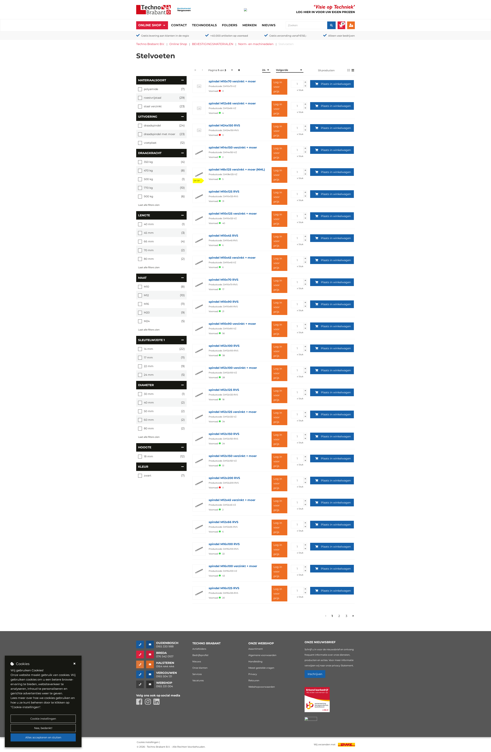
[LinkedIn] (157, 703)
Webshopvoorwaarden (261, 686)
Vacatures (198, 680)
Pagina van (217, 70)
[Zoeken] (331, 25)
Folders (229, 25)
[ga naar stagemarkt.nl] (317, 701)
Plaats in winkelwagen (336, 84)
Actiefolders (199, 648)
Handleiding (255, 661)
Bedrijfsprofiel (200, 655)
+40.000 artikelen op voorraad (229, 35)
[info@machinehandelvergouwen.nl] (151, 674)
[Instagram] (149, 703)
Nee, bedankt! (43, 728)
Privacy (252, 674)
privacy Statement (342, 665)
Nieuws (268, 25)
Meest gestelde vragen (261, 667)
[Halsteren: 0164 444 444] (141, 664)
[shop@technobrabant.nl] (151, 684)
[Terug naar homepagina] (153, 9)
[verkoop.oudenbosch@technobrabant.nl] (151, 644)
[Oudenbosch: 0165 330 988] (141, 644)
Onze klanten (200, 667)
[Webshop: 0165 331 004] (141, 684)
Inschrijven (315, 674)
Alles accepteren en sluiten (43, 737)
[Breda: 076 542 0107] (141, 654)
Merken (249, 25)
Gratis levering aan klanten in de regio (165, 35)
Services (197, 674)
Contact (179, 25)
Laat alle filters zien (149, 204)
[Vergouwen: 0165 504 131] (141, 674)
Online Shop (149, 25)
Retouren (253, 680)
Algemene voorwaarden (262, 655)
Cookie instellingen (43, 718)
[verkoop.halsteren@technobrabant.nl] (151, 664)
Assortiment (255, 648)
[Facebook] (140, 703)
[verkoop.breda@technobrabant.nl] (151, 654)
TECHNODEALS (204, 25)
